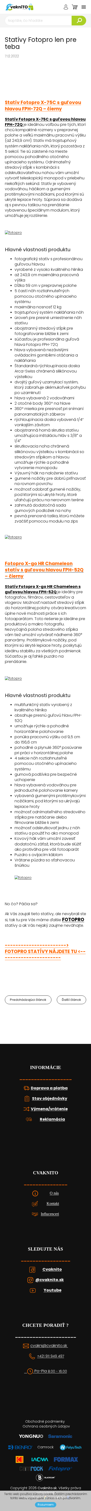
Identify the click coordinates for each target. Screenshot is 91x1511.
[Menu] (84, 7)
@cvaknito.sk (49, 1280)
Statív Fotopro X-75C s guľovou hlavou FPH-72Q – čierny (43, 105)
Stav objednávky (49, 1098)
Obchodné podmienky (45, 1421)
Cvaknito (52, 1269)
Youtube (52, 1290)
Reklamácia (52, 1119)
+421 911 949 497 (50, 1356)
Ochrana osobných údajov (46, 1426)
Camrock (45, 1447)
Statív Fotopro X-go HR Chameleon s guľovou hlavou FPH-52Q (43, 589)
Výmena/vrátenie (49, 1109)
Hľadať (79, 20)
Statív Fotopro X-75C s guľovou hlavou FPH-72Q (45, 121)
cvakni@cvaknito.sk (49, 1345)
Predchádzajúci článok (28, 999)
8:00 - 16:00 (57, 1371)
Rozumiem (46, 1505)
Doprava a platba (49, 1088)
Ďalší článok (71, 999)
